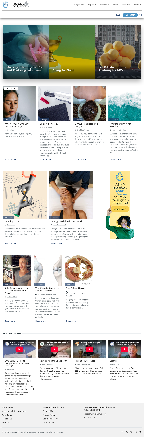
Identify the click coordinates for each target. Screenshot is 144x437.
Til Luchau (11, 225)
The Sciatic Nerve (75, 288)
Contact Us (48, 411)
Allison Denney (47, 364)
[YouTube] (141, 432)
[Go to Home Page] (21, 4)
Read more (9, 160)
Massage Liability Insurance (14, 411)
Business (78, 120)
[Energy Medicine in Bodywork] (71, 195)
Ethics (6, 120)
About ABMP (8, 407)
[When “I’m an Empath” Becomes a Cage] (19, 103)
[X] (127, 432)
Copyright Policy (50, 419)
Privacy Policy (49, 415)
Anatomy (69, 284)
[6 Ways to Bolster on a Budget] (89, 103)
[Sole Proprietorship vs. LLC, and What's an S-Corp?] (17, 270)
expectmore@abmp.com (95, 414)
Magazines (79, 5)
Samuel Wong (47, 127)
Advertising (7, 415)
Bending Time (11, 221)
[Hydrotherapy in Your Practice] (124, 103)
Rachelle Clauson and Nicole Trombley (77, 295)
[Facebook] (123, 432)
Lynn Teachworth (59, 225)
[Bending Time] (25, 195)
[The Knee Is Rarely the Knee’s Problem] (48, 270)
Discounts (125, 5)
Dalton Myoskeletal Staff (46, 294)
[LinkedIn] (136, 432)
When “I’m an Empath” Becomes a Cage (16, 125)
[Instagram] (131, 432)
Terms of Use (48, 423)
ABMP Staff (11, 369)
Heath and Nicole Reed (85, 364)
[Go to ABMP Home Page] (6, 4)
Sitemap (5, 423)
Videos (115, 5)
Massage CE (7, 419)
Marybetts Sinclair (119, 130)
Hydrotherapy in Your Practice (121, 125)
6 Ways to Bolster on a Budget (86, 125)
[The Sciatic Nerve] (79, 270)
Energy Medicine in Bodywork (66, 221)
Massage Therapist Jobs (53, 407)
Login (118, 15)
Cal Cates (10, 130)
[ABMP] (120, 205)
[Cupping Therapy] (54, 103)
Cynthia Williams (83, 130)
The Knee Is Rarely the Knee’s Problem (47, 289)
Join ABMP (130, 15)
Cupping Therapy (49, 124)
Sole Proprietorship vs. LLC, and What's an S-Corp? (16, 290)
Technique (104, 5)
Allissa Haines (12, 297)
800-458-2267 (90, 418)
